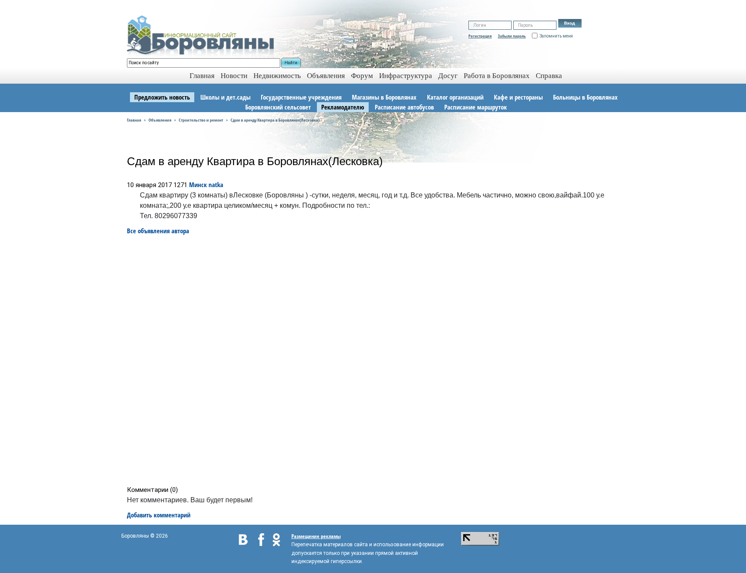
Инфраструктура (405, 76)
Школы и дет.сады (225, 97)
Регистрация (480, 36)
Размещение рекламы (316, 536)
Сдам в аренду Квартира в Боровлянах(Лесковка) (275, 120)
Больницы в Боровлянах (585, 97)
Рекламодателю (342, 107)
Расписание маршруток (475, 107)
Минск (198, 184)
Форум (362, 76)
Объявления (326, 76)
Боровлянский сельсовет (278, 107)
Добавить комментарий (158, 514)
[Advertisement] (376, 360)
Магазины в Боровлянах (384, 97)
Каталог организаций (455, 97)
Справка (549, 76)
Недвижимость (277, 76)
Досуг (448, 76)
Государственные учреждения (301, 97)
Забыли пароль (512, 36)
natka (216, 184)
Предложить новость (162, 97)
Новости (234, 76)
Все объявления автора (158, 230)
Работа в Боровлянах (497, 76)
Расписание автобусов (404, 107)
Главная (134, 120)
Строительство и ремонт (201, 120)
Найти (290, 62)
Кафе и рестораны (518, 97)
